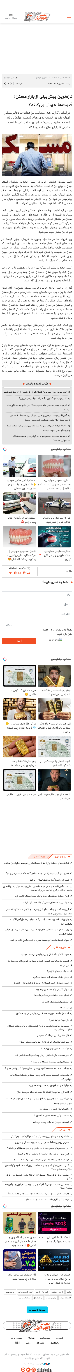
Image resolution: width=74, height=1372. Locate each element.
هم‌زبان (31, 1338)
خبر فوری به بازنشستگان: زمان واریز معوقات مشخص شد (42, 1055)
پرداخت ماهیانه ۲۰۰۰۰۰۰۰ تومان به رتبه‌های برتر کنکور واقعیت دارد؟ (37, 1068)
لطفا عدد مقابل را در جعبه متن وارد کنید (57, 632)
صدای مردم (16, 1338)
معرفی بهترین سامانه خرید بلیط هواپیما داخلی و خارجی (42, 1142)
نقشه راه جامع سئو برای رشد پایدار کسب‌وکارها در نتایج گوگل (40, 1136)
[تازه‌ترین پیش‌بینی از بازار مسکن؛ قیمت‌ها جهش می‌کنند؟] (37, 155)
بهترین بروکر (51, 1297)
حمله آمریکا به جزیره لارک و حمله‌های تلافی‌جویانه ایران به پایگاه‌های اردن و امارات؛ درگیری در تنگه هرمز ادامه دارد (37, 888)
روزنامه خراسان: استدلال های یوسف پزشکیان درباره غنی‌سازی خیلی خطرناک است (38, 932)
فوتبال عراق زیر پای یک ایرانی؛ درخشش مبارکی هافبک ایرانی (40, 1160)
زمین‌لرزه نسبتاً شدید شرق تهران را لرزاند (49, 880)
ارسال (19, 641)
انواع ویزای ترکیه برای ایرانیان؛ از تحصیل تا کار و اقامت (43, 1154)
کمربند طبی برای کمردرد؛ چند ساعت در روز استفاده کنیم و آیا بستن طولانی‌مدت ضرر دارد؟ (38, 1167)
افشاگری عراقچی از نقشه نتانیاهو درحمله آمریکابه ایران (43, 1092)
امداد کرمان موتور (25, 1292)
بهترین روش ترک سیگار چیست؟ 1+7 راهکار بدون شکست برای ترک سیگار (39, 1176)
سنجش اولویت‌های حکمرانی (55, 1002)
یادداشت (54, 1343)
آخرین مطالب (60, 947)
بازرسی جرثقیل (57, 1292)
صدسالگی (45, 1338)
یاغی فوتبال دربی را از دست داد (54, 1109)
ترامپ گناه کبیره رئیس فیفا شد (54, 1048)
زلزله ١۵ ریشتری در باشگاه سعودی (53, 1035)
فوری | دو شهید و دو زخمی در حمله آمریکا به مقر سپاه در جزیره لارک (37, 873)
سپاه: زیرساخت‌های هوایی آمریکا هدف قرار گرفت (46, 903)
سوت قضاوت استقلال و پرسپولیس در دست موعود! (44, 954)
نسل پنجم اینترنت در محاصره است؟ (51, 995)
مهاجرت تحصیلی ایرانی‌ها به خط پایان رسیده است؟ (44, 1042)
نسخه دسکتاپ (37, 1310)
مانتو (69, 1292)
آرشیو (28, 1343)
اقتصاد (54, 77)
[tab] (62, 856)
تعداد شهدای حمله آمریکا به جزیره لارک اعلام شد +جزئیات (41, 983)
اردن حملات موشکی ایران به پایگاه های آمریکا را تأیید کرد (42, 896)
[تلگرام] (23, 1370)
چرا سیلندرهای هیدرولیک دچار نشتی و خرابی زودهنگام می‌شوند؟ (38, 1148)
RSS (17, 1343)
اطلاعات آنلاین (37, 16)
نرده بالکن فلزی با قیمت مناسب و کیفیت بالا (47, 1200)
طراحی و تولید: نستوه (33, 1363)
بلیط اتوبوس (24, 1297)
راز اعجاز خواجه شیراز (59, 1020)
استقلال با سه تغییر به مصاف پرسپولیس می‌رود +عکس (42, 1013)
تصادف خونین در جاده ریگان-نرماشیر (51, 1122)
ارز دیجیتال (38, 1297)
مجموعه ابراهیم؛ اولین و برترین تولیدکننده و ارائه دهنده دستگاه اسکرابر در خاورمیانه (39, 1028)
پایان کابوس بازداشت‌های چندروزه (52, 989)
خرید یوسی (10, 1292)
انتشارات (40, 1343)
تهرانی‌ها (64, 1008)
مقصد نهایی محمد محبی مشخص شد (50, 1115)
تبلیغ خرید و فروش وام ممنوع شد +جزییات (48, 1085)
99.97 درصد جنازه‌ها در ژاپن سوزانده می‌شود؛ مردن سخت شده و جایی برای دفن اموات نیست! (37, 428)
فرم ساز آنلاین (42, 1292)
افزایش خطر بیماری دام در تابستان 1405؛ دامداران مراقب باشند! (38, 1194)
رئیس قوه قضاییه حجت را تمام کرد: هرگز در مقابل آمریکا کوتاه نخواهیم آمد (41, 921)
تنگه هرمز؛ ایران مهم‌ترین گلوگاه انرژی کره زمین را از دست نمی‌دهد (35, 392)
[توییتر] (28, 1370)
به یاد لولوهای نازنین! (58, 971)
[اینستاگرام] (33, 1370)
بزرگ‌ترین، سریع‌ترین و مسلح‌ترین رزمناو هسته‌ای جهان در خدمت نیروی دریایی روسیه (39, 1101)
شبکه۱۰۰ (59, 1338)
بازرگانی (62, 1129)
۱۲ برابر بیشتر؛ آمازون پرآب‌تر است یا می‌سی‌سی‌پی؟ (43, 398)
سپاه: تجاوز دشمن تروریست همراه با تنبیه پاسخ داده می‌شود (39, 940)
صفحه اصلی (65, 77)
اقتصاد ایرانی (65, 1297)
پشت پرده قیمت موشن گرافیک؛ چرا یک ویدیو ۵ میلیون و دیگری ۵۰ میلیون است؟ (38, 1186)
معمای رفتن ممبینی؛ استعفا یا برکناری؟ (50, 1062)
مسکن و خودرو (42, 77)
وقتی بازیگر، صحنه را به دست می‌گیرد (51, 977)
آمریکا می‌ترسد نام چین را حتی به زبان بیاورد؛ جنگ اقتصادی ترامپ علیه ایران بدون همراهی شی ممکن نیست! (40, 418)
